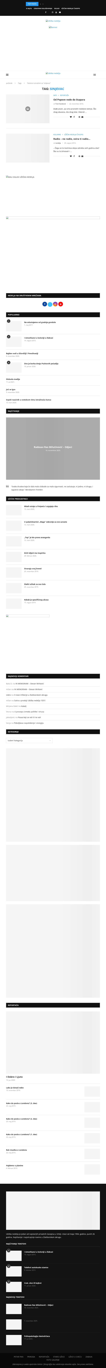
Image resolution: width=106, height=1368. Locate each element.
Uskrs (8, 695)
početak (9, 83)
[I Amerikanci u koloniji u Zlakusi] (14, 342)
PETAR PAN (18, 1357)
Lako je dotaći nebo (15, 1087)
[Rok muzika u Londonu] (92, 1154)
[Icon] (28, 109)
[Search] (98, 74)
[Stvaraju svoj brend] (14, 572)
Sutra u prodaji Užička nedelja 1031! (30, 700)
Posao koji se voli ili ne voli (29, 717)
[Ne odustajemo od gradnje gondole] (14, 326)
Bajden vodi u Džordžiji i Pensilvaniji (22, 353)
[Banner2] (53, 873)
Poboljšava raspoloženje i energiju (29, 723)
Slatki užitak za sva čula (35, 584)
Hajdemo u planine (14, 1165)
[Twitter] (49, 12)
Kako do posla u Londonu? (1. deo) (21, 1134)
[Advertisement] (53, 52)
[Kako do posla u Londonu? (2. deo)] (92, 1123)
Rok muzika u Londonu (16, 1150)
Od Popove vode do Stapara (69, 99)
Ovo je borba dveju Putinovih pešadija (41, 363)
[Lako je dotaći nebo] (92, 1091)
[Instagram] (52, 12)
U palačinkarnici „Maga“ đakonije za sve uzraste (45, 522)
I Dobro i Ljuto (14, 1076)
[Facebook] (45, 12)
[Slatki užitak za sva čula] (14, 588)
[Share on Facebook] (74, 117)
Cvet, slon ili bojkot (32, 1283)
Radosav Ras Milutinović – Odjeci (53, 447)
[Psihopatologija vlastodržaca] (14, 1340)
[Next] (43, 4)
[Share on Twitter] (76, 117)
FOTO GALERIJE (53, 1360)
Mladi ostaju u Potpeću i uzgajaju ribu (41, 506)
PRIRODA (31, 1357)
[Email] (60, 12)
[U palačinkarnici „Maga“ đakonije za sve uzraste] (14, 526)
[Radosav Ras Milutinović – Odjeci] (14, 1309)
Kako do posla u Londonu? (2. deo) (21, 1119)
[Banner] (53, 951)
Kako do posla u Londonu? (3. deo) (21, 1103)
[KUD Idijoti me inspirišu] (14, 557)
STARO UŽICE (59, 1357)
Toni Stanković (61, 104)
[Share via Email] (82, 117)
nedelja (58, 143)
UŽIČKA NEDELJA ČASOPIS (70, 8)
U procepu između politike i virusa (29, 711)
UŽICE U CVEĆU (75, 1357)
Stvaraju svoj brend (32, 568)
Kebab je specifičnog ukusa (36, 599)
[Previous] (40, 4)
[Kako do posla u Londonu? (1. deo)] (92, 1138)
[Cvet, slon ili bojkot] (14, 1287)
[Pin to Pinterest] (79, 117)
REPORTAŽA (44, 1357)
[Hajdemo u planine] (92, 1169)
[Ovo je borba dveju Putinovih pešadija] (14, 367)
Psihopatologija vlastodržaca (37, 1336)
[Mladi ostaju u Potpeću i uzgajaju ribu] (14, 510)
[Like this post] (71, 117)
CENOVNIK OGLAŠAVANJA (43, 8)
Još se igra (10, 389)
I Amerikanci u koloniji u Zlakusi (38, 338)
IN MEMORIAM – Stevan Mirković (30, 683)
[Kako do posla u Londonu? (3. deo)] (92, 1107)
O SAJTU (29, 8)
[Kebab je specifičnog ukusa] (14, 603)
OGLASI (56, 8)
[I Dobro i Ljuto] (53, 1042)
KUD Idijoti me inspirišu (35, 553)
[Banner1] (53, 795)
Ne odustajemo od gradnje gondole (40, 322)
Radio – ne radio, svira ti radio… (71, 138)
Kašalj (23, 706)
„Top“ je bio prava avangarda (37, 537)
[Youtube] (56, 12)
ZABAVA (89, 1357)
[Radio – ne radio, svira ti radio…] (28, 148)
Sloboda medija (13, 379)
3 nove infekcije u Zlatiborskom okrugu (31, 695)
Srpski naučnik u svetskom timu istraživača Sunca (28, 400)
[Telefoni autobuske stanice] (14, 1271)
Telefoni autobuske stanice (36, 1267)
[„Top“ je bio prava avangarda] (14, 541)
